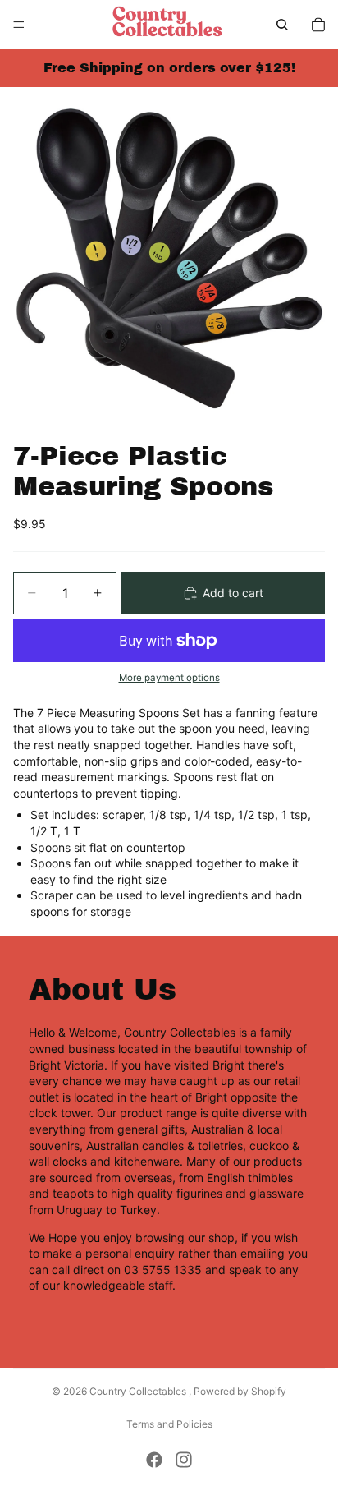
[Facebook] (154, 1460)
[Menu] (19, 25)
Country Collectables (139, 1391)
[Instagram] (184, 1460)
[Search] (282, 25)
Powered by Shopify (240, 1391)
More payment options (169, 677)
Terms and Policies (169, 1424)
